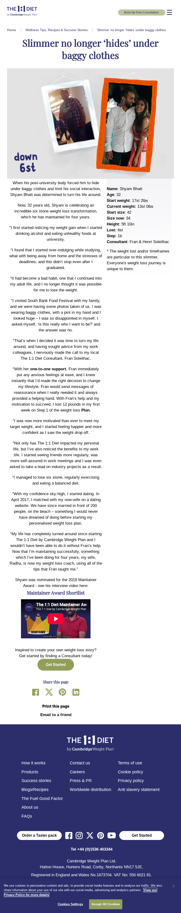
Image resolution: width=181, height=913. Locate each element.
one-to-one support (48, 369)
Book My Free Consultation (141, 12)
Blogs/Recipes (35, 789)
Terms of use (130, 763)
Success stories (36, 780)
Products (29, 772)
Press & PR (81, 780)
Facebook (35, 692)
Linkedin (76, 692)
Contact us (80, 763)
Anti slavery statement (139, 789)
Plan (85, 410)
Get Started (142, 835)
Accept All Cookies (106, 904)
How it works (33, 763)
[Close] (173, 886)
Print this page (55, 706)
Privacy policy (131, 780)
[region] (90, 896)
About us (29, 807)
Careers (77, 772)
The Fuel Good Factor (42, 798)
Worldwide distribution (90, 789)
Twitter (49, 692)
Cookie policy (130, 772)
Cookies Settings (70, 904)
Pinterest (62, 692)
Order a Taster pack (39, 835)
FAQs (26, 816)
